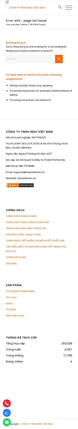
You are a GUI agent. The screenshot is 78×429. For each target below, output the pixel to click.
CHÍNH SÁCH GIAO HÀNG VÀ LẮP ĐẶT (27, 222)
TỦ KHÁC (11, 309)
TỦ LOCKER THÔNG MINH (20, 291)
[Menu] (67, 7)
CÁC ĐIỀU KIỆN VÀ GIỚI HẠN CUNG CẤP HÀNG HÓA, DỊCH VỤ (36, 249)
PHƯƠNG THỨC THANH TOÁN (23, 234)
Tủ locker (11, 297)
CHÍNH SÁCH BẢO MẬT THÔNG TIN (26, 228)
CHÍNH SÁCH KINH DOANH (21, 216)
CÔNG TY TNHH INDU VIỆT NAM (36, 423)
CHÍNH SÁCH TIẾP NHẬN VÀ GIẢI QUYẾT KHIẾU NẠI (35, 240)
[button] (7, 403)
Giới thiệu (11, 263)
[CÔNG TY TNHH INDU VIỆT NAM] (32, 7)
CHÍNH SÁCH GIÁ (16, 257)
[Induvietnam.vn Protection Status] (20, 187)
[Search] (58, 7)
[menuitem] (58, 7)
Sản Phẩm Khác (15, 315)
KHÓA (9, 303)
